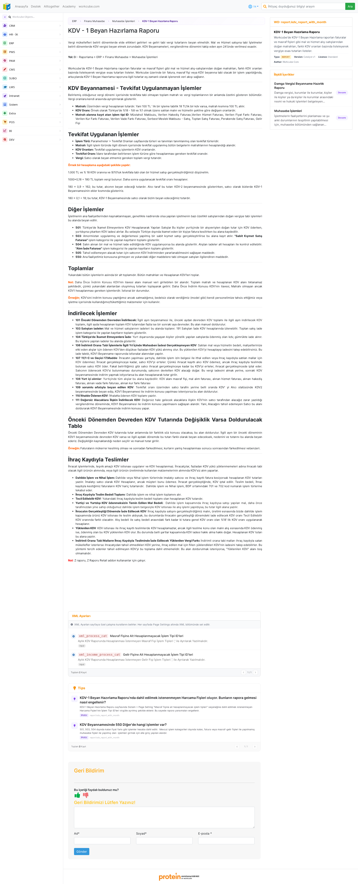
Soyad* (141, 833)
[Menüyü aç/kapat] (4, 17)
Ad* (76, 833)
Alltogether (51, 6)
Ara (350, 6)
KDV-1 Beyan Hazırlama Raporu (297, 32)
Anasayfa (21, 6)
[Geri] (243, 672)
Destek (36, 6)
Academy (69, 6)
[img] (10, 17)
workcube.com (89, 6)
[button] (164, 803)
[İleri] (255, 672)
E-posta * (205, 833)
